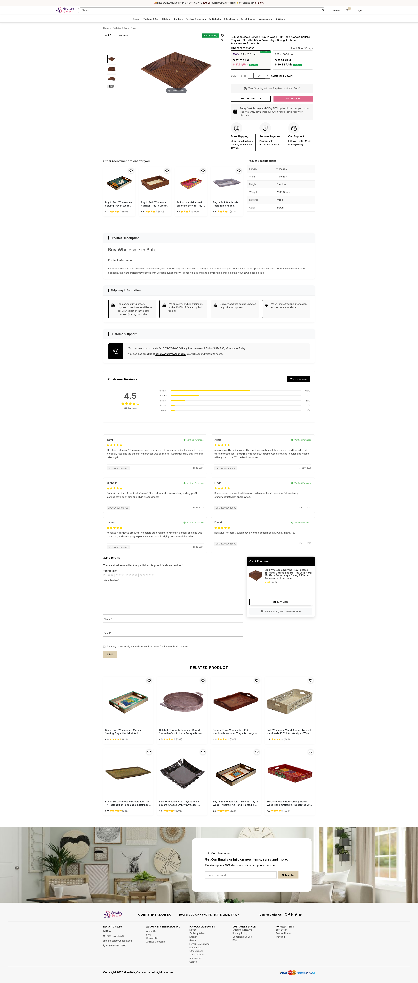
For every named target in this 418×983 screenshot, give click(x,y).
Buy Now (282, 602)
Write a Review (298, 379)
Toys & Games (249, 19)
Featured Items (283, 933)
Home (106, 28)
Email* (107, 633)
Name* (108, 619)
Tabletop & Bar (151, 19)
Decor (137, 19)
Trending (280, 936)
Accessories (266, 19)
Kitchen (166, 19)
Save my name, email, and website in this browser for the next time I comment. (148, 646)
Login (359, 10)
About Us (151, 931)
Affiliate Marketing (155, 941)
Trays (133, 28)
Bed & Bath (215, 19)
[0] (347, 10)
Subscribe (288, 875)
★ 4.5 (108, 35)
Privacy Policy (240, 933)
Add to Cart (293, 98)
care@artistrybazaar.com (170, 353)
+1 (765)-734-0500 (115, 945)
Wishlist (337, 10)
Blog (148, 934)
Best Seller (281, 929)
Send (110, 654)
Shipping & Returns (242, 929)
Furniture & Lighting (196, 19)
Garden (178, 19)
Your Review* (111, 580)
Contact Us (152, 938)
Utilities (280, 19)
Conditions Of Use (242, 936)
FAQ (235, 940)
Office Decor (231, 19)
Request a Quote (251, 98)
